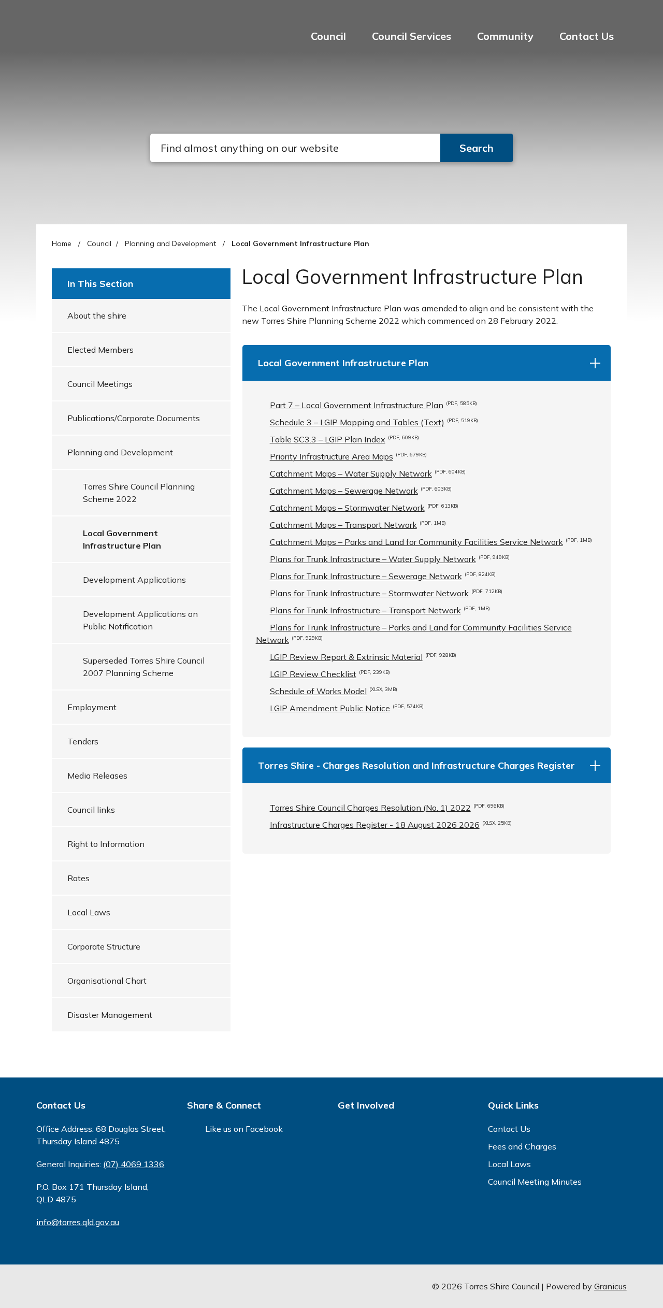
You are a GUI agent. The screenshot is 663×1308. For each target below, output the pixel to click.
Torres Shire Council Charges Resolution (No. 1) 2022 (387, 807)
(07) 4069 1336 (133, 1164)
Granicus (610, 1286)
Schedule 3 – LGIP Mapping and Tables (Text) (374, 422)
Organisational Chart (107, 980)
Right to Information (106, 844)
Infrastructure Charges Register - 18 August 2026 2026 (391, 825)
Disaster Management (109, 1015)
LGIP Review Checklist (330, 674)
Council (99, 243)
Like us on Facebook (244, 1129)
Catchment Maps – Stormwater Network (364, 507)
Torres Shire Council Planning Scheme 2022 (139, 492)
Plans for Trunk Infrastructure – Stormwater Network (386, 593)
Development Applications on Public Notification (140, 620)
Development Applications (134, 579)
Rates (78, 878)
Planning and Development (171, 243)
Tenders (82, 741)
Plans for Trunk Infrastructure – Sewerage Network (383, 576)
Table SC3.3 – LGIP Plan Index (344, 439)
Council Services (411, 36)
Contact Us (586, 36)
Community (505, 36)
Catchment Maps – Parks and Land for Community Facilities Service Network (431, 542)
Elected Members (100, 349)
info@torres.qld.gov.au (77, 1222)
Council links (91, 809)
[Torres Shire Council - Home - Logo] (70, 44)
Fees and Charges (522, 1146)
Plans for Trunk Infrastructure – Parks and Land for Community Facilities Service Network (414, 633)
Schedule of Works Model (333, 691)
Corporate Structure (103, 946)
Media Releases (97, 775)
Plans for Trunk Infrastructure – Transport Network (380, 610)
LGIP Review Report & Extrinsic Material (363, 657)
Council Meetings (100, 384)
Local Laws (88, 912)
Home (61, 243)
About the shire (96, 315)
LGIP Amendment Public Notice (347, 708)
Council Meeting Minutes (535, 1181)
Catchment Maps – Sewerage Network (361, 490)
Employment (92, 707)
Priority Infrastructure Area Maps (348, 456)
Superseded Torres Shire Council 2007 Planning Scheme (144, 666)
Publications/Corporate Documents (133, 418)
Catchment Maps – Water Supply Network (368, 473)
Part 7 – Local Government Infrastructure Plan (373, 405)
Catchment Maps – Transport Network (358, 525)
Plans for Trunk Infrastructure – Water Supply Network (390, 559)
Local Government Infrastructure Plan (122, 539)
